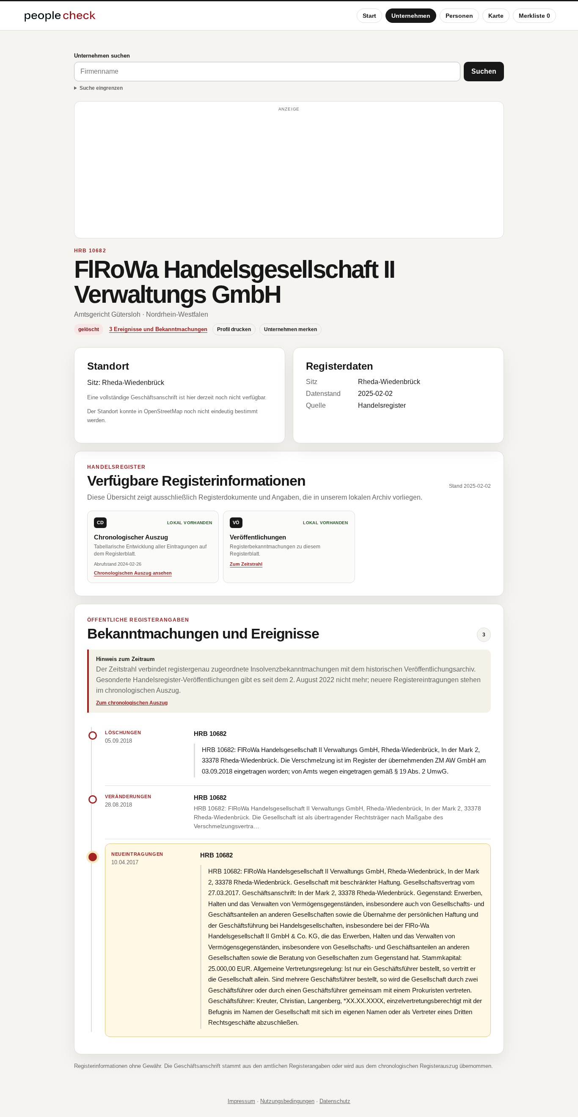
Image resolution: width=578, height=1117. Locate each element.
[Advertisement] (289, 173)
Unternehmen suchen (102, 56)
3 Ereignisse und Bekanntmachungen (158, 329)
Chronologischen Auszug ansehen (133, 572)
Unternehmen (410, 15)
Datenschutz (334, 1101)
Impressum (241, 1101)
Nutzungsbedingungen (287, 1101)
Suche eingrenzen (101, 88)
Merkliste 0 (534, 15)
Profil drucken (234, 329)
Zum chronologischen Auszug (132, 703)
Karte (496, 15)
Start (369, 15)
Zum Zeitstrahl (246, 564)
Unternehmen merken (290, 329)
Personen (459, 15)
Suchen (483, 71)
